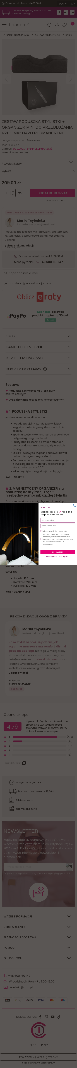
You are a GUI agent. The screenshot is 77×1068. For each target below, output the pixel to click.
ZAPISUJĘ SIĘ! (57, 552)
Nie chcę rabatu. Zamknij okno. (57, 556)
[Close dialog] (74, 505)
